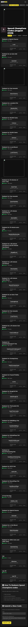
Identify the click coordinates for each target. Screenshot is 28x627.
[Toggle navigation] (25, 2)
